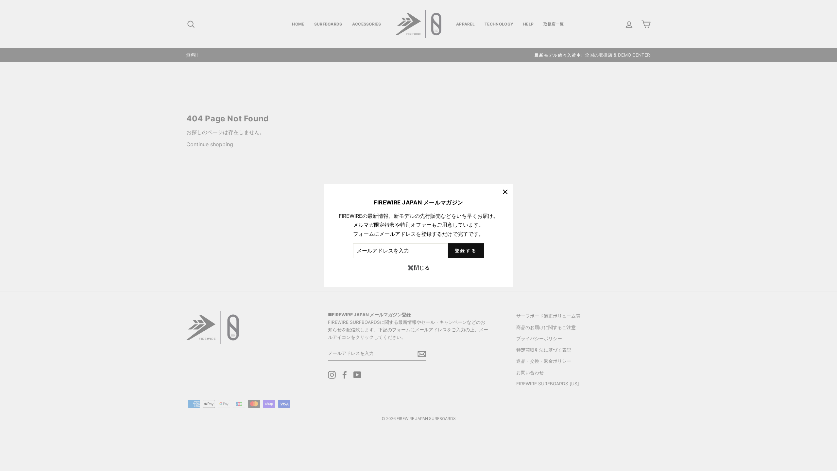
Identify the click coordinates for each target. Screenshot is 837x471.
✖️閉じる (418, 267)
